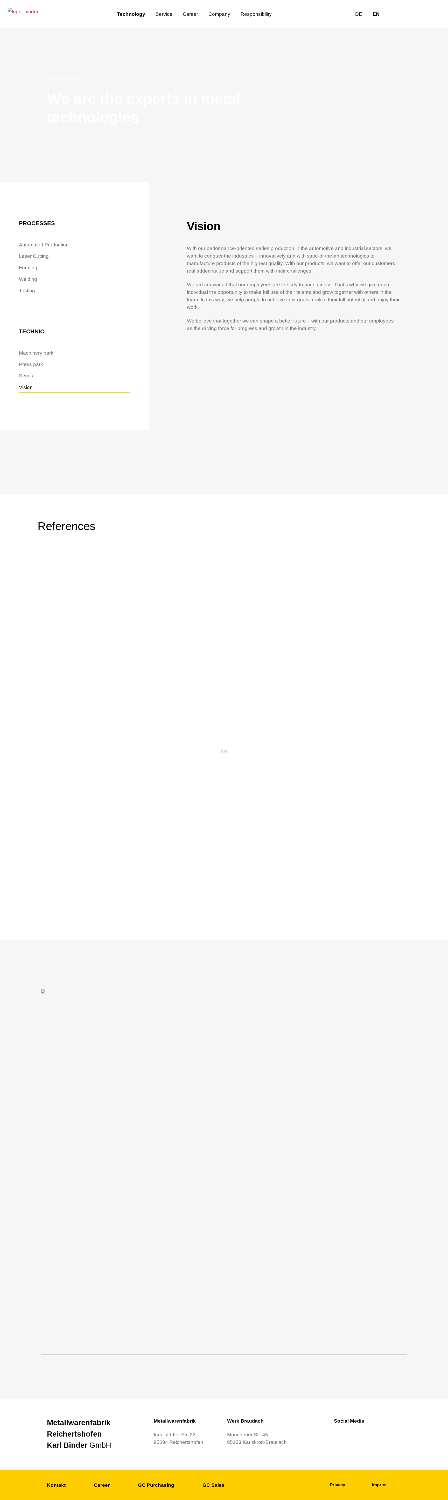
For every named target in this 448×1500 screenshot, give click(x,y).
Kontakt (56, 1485)
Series (26, 375)
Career (190, 14)
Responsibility (256, 14)
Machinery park (36, 353)
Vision (26, 387)
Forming (28, 267)
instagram (432, 14)
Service (164, 14)
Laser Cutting (34, 256)
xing (407, 14)
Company (219, 14)
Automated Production (44, 244)
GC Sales (213, 1485)
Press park (31, 364)
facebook (419, 14)
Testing (27, 290)
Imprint (379, 1484)
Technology (131, 14)
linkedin (394, 14)
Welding (28, 279)
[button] (383, 552)
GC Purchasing (156, 1485)
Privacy (337, 1484)
